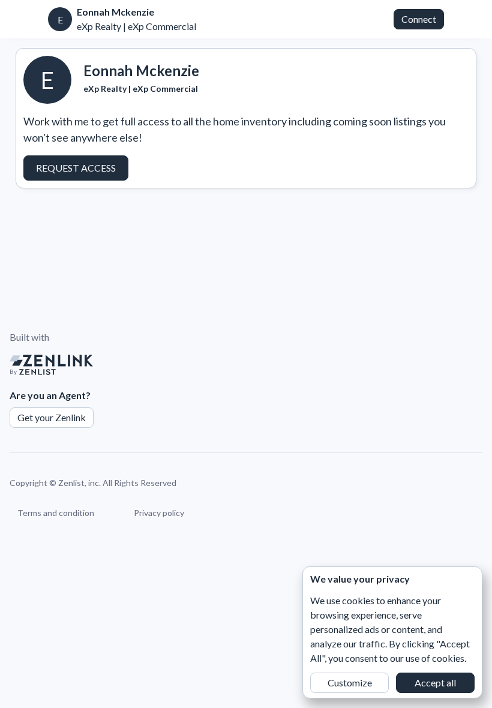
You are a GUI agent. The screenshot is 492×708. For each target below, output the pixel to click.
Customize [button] (350, 682)
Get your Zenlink (51, 417)
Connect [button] (418, 19)
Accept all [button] (435, 682)
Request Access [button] (76, 167)
